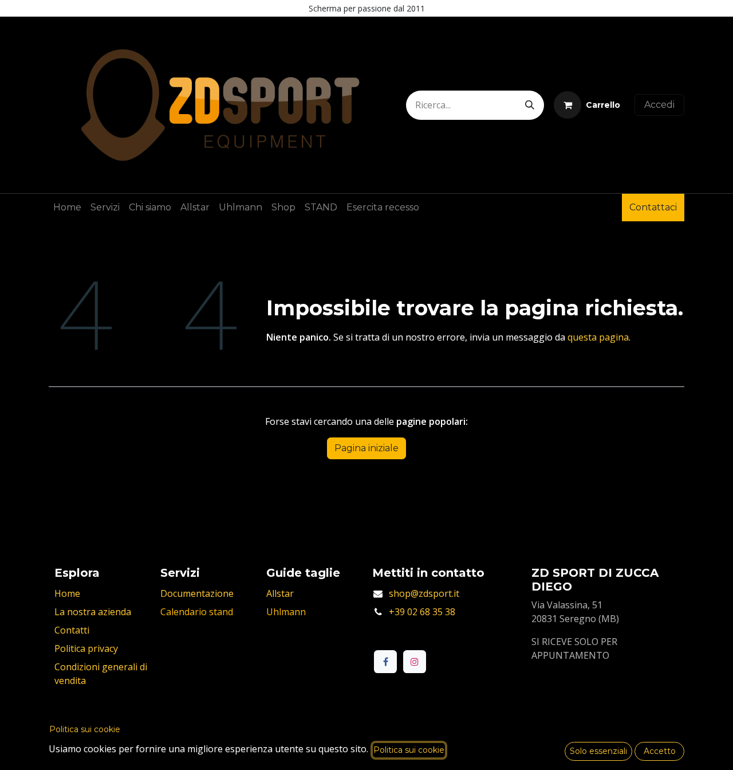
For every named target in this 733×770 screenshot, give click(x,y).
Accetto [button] (660, 751)
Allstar (280, 593)
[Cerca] (529, 105)
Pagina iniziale (366, 448)
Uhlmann (286, 611)
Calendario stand (196, 611)
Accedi (659, 104)
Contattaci (653, 207)
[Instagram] (414, 661)
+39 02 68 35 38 (422, 611)
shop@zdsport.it (424, 593)
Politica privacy (86, 648)
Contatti (71, 630)
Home (67, 593)
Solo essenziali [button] (598, 751)
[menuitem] (67, 207)
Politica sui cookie (84, 729)
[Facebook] (385, 661)
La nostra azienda (92, 611)
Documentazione (197, 593)
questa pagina (598, 337)
